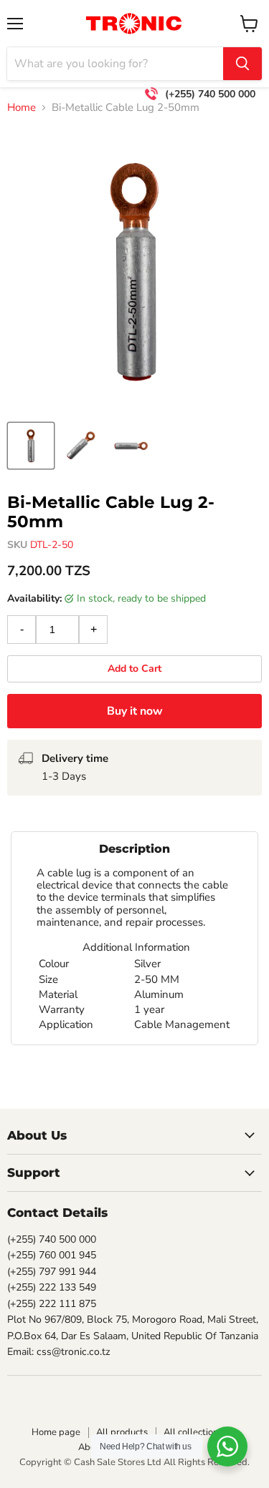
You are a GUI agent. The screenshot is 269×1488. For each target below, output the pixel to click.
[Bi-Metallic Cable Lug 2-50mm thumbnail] (31, 446)
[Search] (242, 63)
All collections (193, 1432)
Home (21, 108)
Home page (56, 1432)
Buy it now (135, 711)
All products (122, 1432)
